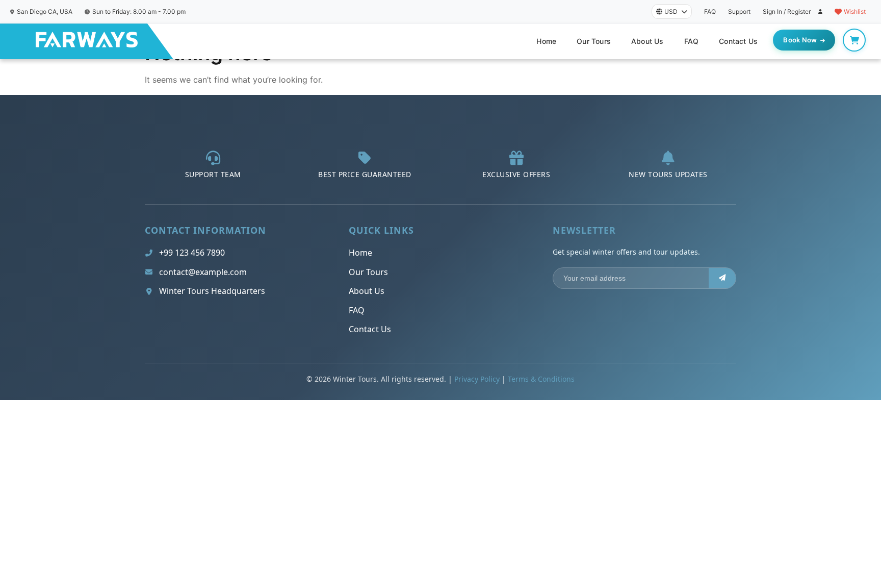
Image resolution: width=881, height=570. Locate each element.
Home (546, 41)
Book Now (800, 40)
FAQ (710, 11)
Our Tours (594, 41)
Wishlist (855, 11)
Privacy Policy (477, 379)
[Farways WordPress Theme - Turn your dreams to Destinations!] (87, 41)
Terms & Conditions (541, 379)
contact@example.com (203, 272)
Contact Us (738, 41)
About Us (647, 41)
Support (739, 11)
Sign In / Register (787, 11)
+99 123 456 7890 (192, 252)
